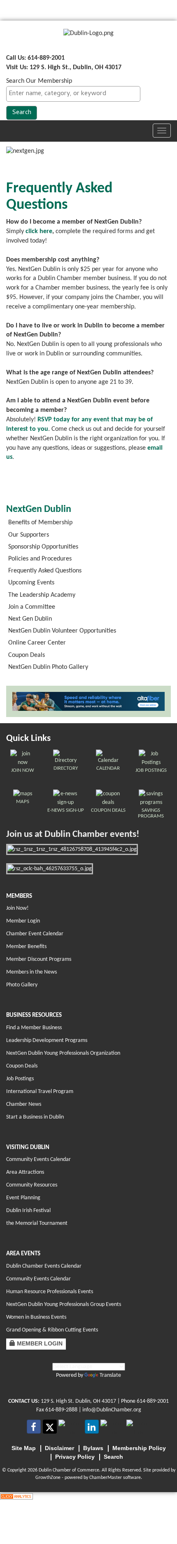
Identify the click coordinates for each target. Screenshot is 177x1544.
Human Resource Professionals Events (49, 1292)
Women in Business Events (36, 1317)
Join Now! (17, 908)
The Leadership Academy (41, 595)
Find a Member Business (34, 1028)
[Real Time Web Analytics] (16, 1496)
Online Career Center (37, 643)
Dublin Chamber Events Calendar (44, 1266)
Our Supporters (28, 535)
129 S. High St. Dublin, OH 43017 (78, 1401)
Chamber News (23, 1104)
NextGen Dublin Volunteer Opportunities (62, 631)
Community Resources (31, 1185)
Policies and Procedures (40, 559)
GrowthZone (48, 1477)
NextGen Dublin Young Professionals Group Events (63, 1304)
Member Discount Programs (38, 959)
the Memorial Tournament (37, 1223)
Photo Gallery (21, 985)
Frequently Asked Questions (45, 571)
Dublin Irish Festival (28, 1211)
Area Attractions (25, 1172)
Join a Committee (31, 607)
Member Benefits (26, 947)
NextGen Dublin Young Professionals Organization (63, 1053)
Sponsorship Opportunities (43, 547)
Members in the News (31, 972)
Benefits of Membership (40, 522)
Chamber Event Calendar (34, 934)
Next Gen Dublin (30, 619)
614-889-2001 (153, 1401)
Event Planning (23, 1198)
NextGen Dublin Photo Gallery (48, 667)
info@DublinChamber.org (111, 1410)
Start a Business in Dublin (35, 1117)
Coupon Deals (26, 655)
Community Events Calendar (38, 1159)
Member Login (23, 921)
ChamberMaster (105, 1477)
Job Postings (20, 1079)
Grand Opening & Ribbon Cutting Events (52, 1330)
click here (39, 231)
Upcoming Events (31, 582)
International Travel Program (39, 1092)
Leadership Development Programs (46, 1040)
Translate (110, 1375)
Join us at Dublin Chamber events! (72, 834)
